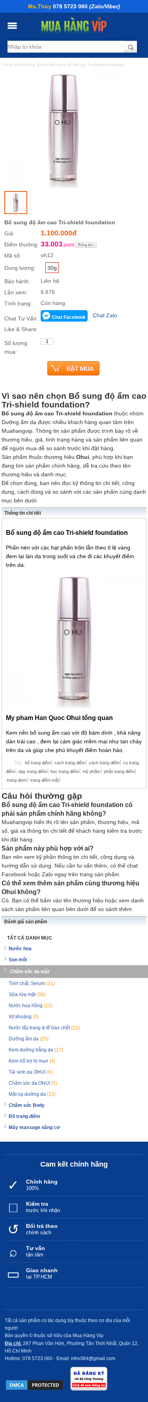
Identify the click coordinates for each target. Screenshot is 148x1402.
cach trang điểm (69, 762)
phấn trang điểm (119, 771)
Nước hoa (20, 948)
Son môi (18, 959)
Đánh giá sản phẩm (25, 922)
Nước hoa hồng (30, 1005)
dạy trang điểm (33, 771)
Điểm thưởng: (21, 244)
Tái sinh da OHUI (30, 1072)
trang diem (17, 780)
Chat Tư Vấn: (21, 318)
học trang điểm (65, 771)
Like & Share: (21, 329)
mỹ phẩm (91, 771)
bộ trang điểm (38, 762)
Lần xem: (16, 292)
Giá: (9, 233)
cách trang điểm (104, 762)
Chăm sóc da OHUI (33, 1083)
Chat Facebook (69, 317)
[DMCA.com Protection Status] (34, 1385)
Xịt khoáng (24, 1016)
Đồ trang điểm (24, 1116)
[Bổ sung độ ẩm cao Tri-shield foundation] (15, 202)
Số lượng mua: (15, 347)
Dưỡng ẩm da (29, 1039)
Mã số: (12, 255)
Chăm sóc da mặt (29, 971)
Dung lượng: (20, 268)
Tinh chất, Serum (32, 983)
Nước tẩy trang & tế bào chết (44, 1028)
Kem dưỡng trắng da (36, 1050)
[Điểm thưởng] (86, 245)
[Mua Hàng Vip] (74, 25)
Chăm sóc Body (27, 1105)
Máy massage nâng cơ (34, 1127)
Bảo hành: (17, 281)
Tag (18, 762)
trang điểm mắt (44, 780)
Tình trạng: (18, 303)
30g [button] (52, 268)
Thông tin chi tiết (22, 513)
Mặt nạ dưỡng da (32, 1094)
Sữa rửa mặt (27, 994)
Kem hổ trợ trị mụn (32, 1061)
